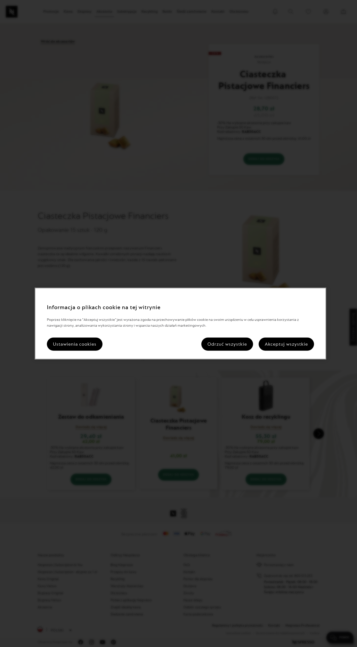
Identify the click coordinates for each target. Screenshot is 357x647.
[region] (180, 323)
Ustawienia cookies (74, 344)
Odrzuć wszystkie (227, 344)
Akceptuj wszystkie (286, 344)
